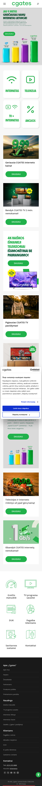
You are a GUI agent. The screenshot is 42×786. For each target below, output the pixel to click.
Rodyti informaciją (28, 402)
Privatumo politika (9, 689)
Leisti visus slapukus (21, 408)
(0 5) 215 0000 (12, 765)
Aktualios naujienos (10, 740)
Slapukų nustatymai (19, 414)
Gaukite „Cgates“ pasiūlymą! (13, 724)
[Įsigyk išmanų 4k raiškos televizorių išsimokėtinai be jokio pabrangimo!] (21, 235)
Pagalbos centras (9, 735)
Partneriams (7, 684)
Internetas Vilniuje (9, 715)
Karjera (5, 675)
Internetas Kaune (9, 720)
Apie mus (6, 670)
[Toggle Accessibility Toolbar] (38, 774)
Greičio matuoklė (9, 705)
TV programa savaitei (10, 710)
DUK (4, 745)
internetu (13, 769)
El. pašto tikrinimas (9, 750)
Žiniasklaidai (7, 680)
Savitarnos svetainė (10, 755)
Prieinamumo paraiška (11, 694)
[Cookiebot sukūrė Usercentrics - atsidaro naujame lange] (30, 370)
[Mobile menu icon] (4, 4)
